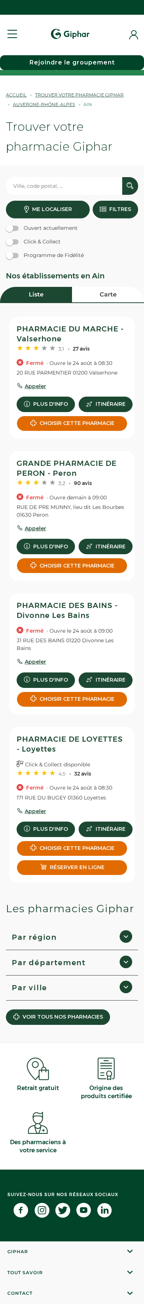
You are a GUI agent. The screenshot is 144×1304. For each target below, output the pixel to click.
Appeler (35, 386)
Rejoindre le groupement (72, 62)
